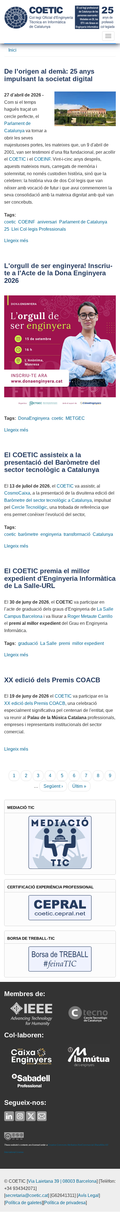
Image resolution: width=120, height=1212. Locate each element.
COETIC (17, 159)
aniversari (47, 222)
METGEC (75, 418)
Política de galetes (23, 1202)
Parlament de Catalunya (83, 222)
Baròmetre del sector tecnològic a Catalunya (48, 500)
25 (6, 229)
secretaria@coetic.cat (26, 1195)
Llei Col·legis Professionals (38, 229)
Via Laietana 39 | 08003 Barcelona (62, 1181)
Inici (12, 50)
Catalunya (103, 534)
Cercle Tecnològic (29, 507)
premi (64, 643)
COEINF (42, 159)
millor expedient (88, 643)
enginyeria (50, 534)
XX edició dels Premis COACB (34, 703)
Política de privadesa (65, 1202)
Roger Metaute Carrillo (90, 616)
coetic (10, 222)
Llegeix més (16, 240)
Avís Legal (88, 1195)
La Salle (48, 643)
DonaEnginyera (33, 418)
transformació (77, 534)
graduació (28, 643)
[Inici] (59, 17)
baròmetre (28, 534)
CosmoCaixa (17, 493)
